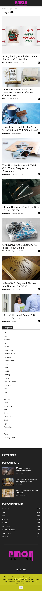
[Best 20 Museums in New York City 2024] (8, 493)
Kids (5, 389)
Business (7, 340)
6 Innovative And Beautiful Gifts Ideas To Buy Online (19, 246)
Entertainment (9, 361)
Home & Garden (10, 382)
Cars (5, 343)
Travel (6, 434)
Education (7, 357)
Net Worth (8, 406)
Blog (5, 336)
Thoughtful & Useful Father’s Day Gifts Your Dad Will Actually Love (20, 128)
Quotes (6, 413)
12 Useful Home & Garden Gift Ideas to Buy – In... (18, 317)
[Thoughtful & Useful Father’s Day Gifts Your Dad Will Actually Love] (21, 113)
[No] (39, 582)
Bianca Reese (7, 62)
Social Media (8, 416)
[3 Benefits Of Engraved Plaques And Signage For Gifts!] (21, 268)
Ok (21, 587)
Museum (7, 399)
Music (6, 402)
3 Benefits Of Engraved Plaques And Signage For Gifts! (19, 285)
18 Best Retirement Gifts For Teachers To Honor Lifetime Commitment (17, 92)
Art (5, 333)
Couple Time (8, 350)
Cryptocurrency (9, 354)
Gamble (7, 371)
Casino (6, 347)
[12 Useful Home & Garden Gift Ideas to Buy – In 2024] (21, 303)
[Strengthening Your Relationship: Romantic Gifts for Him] (21, 35)
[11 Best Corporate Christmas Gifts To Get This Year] (21, 191)
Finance (7, 364)
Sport (6, 420)
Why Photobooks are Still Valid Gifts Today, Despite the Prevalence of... (19, 168)
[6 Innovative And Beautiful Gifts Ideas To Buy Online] (21, 230)
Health (6, 378)
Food (6, 368)
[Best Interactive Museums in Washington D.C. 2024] (8, 482)
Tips (5, 430)
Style (5, 423)
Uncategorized (9, 437)
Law (5, 392)
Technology (8, 427)
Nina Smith (6, 133)
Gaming (7, 375)
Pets (5, 409)
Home (4, 9)
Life (5, 396)
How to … (7, 385)
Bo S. (3, 98)
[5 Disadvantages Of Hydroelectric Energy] (8, 471)
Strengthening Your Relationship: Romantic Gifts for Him (19, 58)
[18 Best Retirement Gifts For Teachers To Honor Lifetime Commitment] (21, 77)
